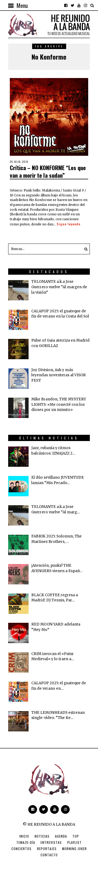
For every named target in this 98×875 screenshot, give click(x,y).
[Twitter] (72, 5)
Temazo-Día (25, 842)
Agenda (61, 836)
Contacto (49, 855)
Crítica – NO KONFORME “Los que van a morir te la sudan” (48, 171)
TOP (75, 836)
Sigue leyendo (68, 224)
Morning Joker (74, 848)
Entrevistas (51, 842)
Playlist (74, 842)
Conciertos (21, 848)
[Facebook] (66, 5)
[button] (84, 249)
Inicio (24, 836)
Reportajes (47, 848)
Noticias (42, 836)
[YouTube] (79, 5)
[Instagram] (85, 5)
